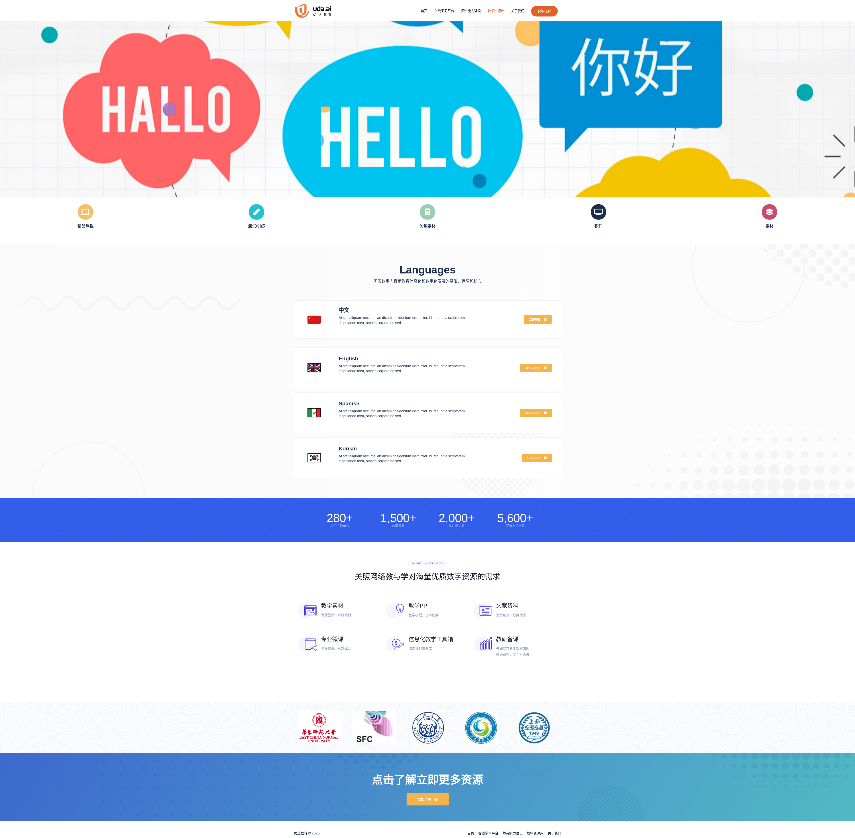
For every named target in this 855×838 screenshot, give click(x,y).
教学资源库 (496, 10)
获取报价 (544, 11)
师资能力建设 (471, 10)
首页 (424, 10)
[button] (538, 319)
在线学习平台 (444, 10)
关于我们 (517, 10)
